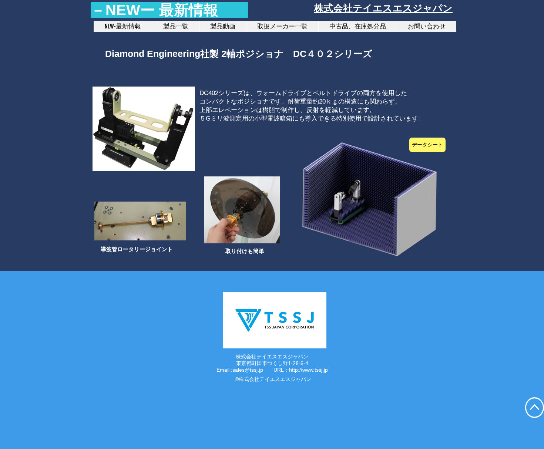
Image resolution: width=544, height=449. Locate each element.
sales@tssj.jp (247, 370)
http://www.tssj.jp (308, 370)
